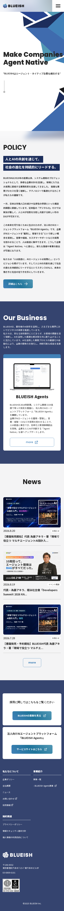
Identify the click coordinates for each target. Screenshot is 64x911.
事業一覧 (37, 779)
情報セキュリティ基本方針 (14, 830)
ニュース (6, 792)
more (32, 662)
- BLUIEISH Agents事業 (43, 785)
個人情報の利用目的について (15, 837)
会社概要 (7, 785)
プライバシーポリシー (12, 824)
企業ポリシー (8, 779)
